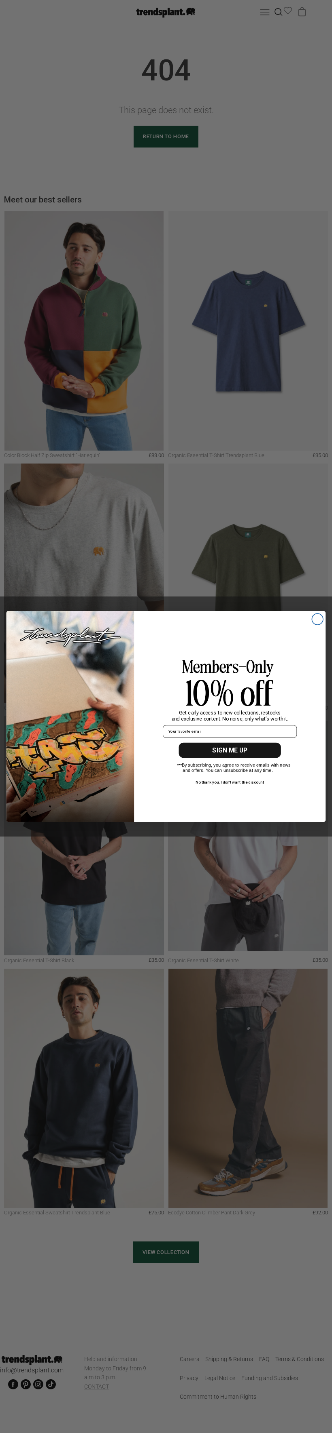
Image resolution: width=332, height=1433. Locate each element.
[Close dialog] (317, 619)
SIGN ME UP (229, 750)
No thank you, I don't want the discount (230, 782)
